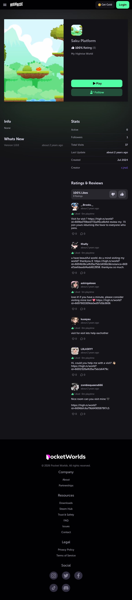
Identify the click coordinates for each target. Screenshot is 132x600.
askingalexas (88, 283)
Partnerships (66, 485)
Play (99, 83)
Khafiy (84, 244)
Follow (99, 92)
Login (122, 4)
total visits (77, 144)
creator (75, 167)
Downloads (66, 503)
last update (78, 152)
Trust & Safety (66, 514)
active (74, 129)
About (66, 479)
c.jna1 (124, 167)
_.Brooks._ (87, 204)
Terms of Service (66, 555)
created (75, 159)
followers (76, 137)
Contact (66, 532)
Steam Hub (66, 508)
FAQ (66, 520)
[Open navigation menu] (5, 4)
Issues (66, 526)
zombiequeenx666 (92, 385)
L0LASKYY (87, 349)
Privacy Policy (66, 549)
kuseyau (86, 319)
